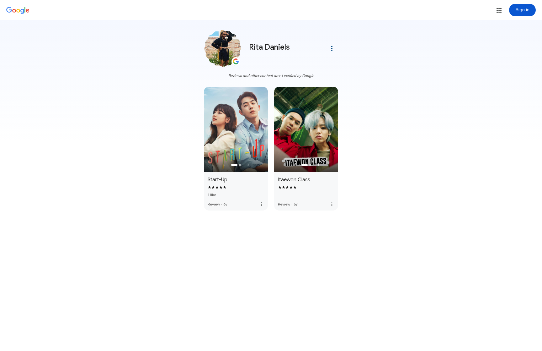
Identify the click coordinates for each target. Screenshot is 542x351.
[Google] (17, 10)
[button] (499, 10)
